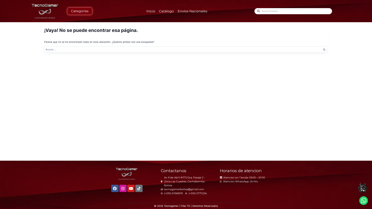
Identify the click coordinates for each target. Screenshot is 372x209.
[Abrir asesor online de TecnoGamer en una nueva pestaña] (363, 188)
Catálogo (166, 11)
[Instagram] (123, 188)
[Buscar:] (186, 49)
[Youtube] (131, 188)
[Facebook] (115, 188)
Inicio (150, 11)
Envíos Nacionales (192, 11)
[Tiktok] (139, 188)
